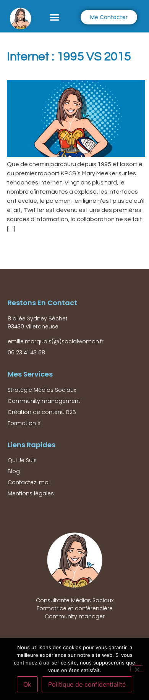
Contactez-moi (29, 482)
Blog (14, 471)
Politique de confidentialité (87, 684)
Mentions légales (31, 493)
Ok (27, 684)
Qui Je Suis (22, 460)
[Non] (136, 668)
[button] (54, 17)
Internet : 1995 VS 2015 (69, 56)
